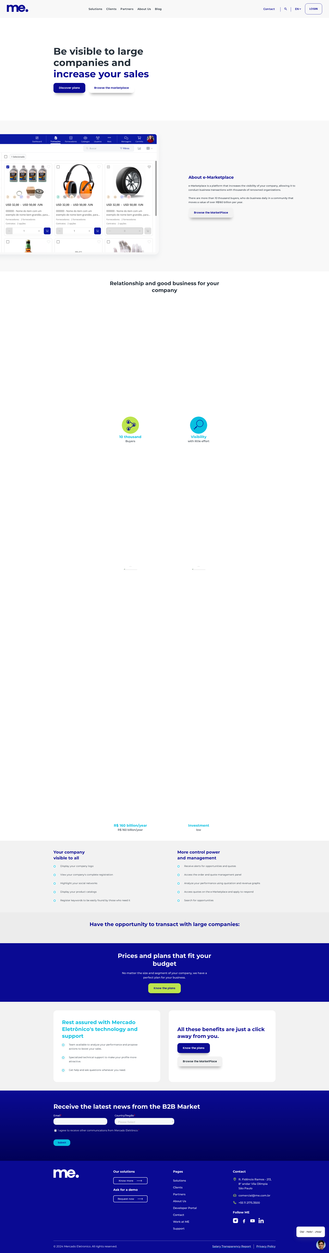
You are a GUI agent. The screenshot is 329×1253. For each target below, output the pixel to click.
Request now (126, 1198)
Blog (158, 9)
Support (179, 1228)
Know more (126, 1180)
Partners (126, 9)
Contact (269, 9)
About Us (144, 9)
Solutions (95, 9)
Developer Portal (185, 1208)
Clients (111, 9)
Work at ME (181, 1221)
